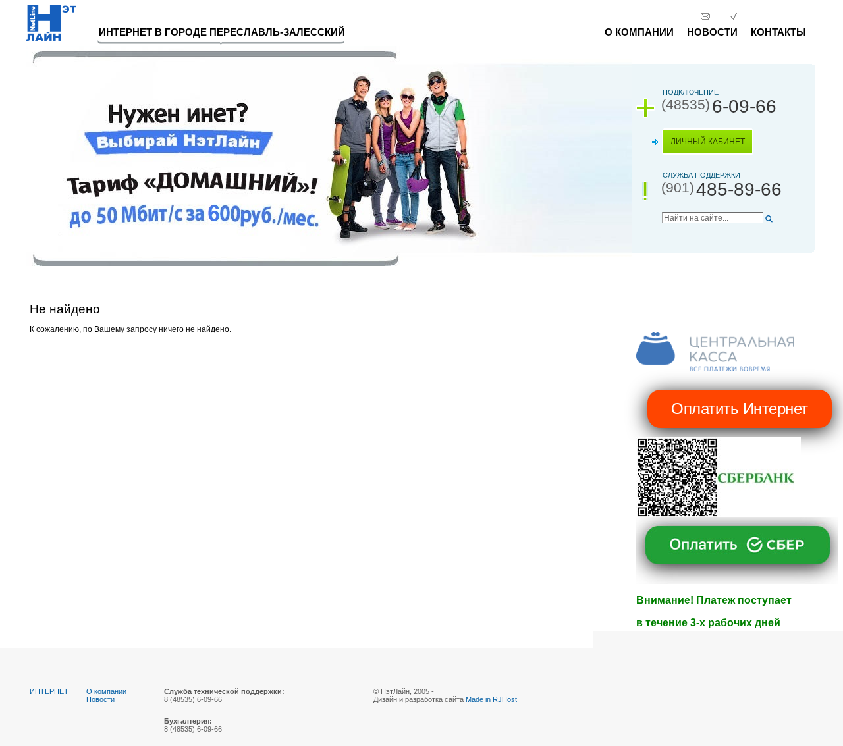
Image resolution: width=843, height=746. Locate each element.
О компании (639, 32)
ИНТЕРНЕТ (49, 691)
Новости (712, 32)
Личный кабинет (707, 141)
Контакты (778, 32)
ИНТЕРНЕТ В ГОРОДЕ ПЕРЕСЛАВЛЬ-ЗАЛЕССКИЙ (222, 32)
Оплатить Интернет (739, 408)
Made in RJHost (491, 699)
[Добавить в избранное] (734, 17)
